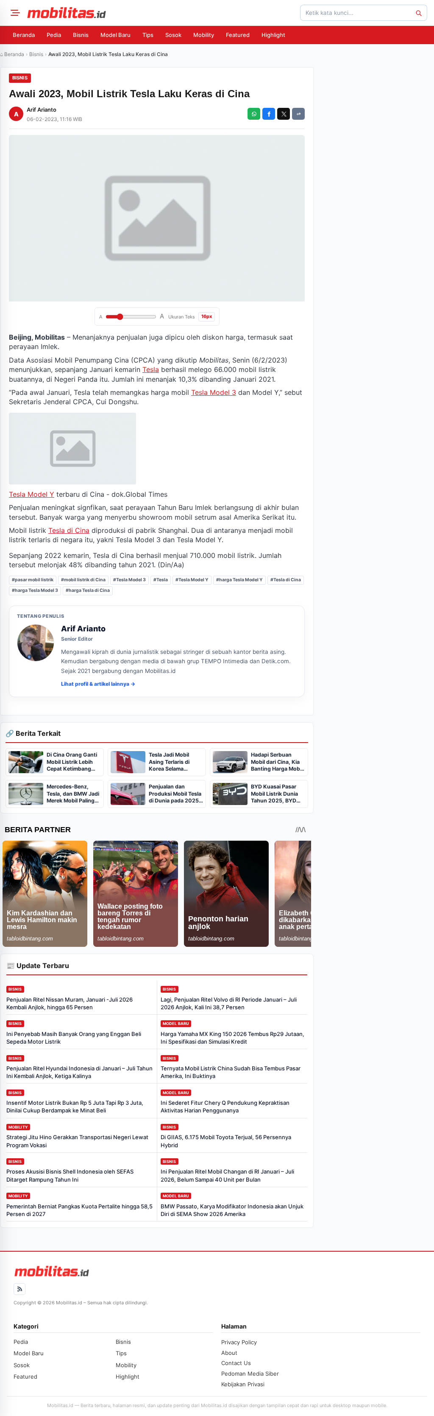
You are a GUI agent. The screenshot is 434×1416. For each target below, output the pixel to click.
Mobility (203, 34)
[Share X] (283, 114)
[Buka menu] (14, 13)
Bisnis (81, 34)
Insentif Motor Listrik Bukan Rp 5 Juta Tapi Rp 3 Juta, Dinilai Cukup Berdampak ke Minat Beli (74, 1106)
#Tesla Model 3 (129, 580)
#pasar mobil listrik (32, 580)
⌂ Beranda (12, 54)
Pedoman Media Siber (250, 1373)
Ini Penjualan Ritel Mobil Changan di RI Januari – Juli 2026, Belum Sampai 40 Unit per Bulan (227, 1175)
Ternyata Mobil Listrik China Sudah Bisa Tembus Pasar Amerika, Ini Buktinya (230, 1072)
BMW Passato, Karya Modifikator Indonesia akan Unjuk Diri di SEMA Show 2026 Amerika (232, 1210)
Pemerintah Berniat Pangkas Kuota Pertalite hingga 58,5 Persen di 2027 (79, 1210)
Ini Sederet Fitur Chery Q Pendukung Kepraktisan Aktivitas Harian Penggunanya (225, 1106)
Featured (238, 34)
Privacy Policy (239, 1342)
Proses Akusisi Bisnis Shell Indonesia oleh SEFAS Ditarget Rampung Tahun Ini (70, 1175)
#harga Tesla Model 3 (35, 590)
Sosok (173, 34)
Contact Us (236, 1363)
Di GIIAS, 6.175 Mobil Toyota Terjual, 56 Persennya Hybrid (226, 1141)
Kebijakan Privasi (242, 1384)
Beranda (24, 34)
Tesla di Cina (68, 530)
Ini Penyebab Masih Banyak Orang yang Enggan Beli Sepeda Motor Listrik (73, 1037)
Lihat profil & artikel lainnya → (98, 684)
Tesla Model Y (31, 494)
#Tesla (160, 580)
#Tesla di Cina (285, 580)
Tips (147, 34)
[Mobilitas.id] (66, 13)
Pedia (54, 34)
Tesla (150, 369)
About (229, 1352)
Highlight (273, 34)
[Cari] (418, 12)
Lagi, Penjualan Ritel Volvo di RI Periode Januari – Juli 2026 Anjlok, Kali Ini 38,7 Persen (229, 1003)
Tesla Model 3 (213, 392)
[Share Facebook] (268, 114)
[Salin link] (298, 114)
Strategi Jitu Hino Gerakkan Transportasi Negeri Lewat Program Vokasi (77, 1141)
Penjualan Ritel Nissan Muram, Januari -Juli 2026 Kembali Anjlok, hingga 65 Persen (69, 1003)
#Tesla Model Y (192, 580)
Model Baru (115, 34)
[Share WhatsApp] (254, 114)
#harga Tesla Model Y (239, 580)
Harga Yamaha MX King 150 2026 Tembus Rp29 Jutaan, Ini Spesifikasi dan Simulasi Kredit (232, 1037)
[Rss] (19, 1289)
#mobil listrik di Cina (83, 580)
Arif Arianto (41, 109)
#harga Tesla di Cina (88, 590)
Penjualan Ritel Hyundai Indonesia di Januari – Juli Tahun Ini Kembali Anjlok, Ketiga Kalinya (79, 1072)
